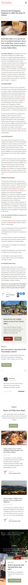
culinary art (20, 129)
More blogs (13, 425)
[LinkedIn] (23, 293)
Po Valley (22, 97)
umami (11, 153)
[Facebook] (18, 293)
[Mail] (18, 296)
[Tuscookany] (6, 2)
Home (4, 533)
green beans (7, 170)
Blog (9, 533)
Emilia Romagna (12, 222)
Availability (8, 338)
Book (17, 558)
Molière (21, 162)
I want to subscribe (14, 580)
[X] (21, 293)
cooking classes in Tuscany (16, 190)
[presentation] (2, 370)
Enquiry (18, 338)
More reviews (6, 365)
